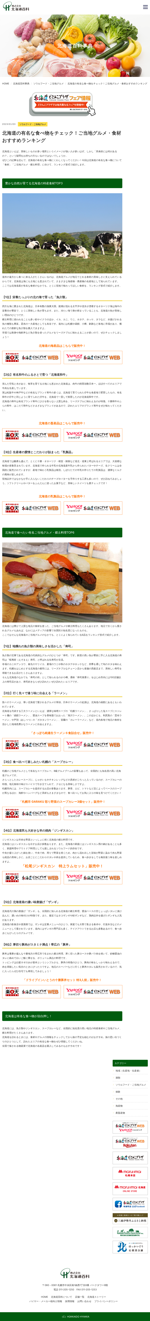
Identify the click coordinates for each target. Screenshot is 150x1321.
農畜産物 (120, 1112)
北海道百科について (61, 1296)
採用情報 (69, 1301)
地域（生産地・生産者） (128, 1070)
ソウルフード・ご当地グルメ (131, 1084)
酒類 (118, 1077)
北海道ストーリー (96, 1296)
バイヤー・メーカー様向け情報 (45, 1301)
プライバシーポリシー (106, 1301)
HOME (44, 1296)
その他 (119, 1098)
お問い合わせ (84, 1301)
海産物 (119, 1105)
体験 (118, 1091)
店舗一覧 (79, 1296)
